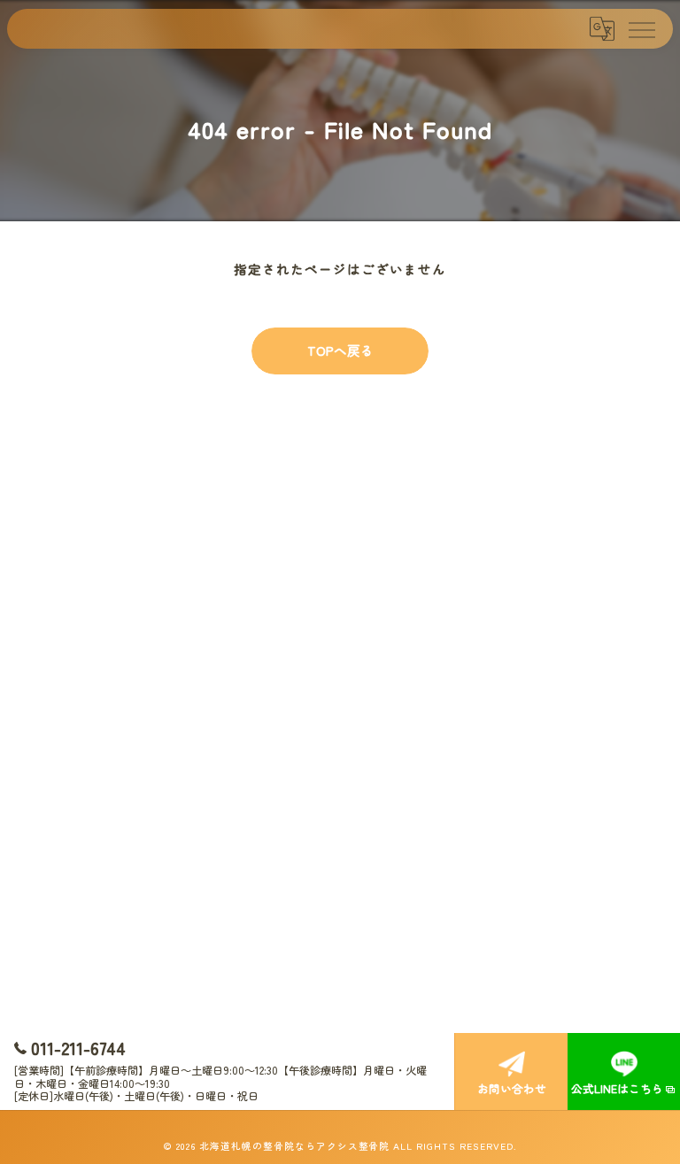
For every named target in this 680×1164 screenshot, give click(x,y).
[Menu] (641, 28)
